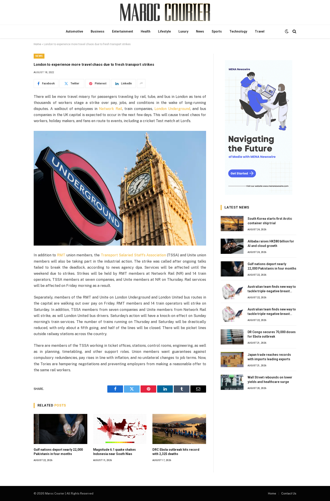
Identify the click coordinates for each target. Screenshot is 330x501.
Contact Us (288, 493)
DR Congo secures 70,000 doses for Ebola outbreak (272, 334)
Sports (217, 31)
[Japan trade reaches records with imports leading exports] (232, 359)
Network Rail (110, 109)
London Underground (172, 109)
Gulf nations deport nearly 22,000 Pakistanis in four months (58, 452)
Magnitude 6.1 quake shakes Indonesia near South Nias (114, 452)
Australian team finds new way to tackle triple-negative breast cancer (272, 289)
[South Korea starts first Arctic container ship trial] (232, 223)
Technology (238, 31)
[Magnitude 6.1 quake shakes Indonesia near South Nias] (120, 429)
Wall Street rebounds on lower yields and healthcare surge (270, 380)
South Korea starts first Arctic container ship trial (270, 221)
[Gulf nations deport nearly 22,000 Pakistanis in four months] (60, 429)
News (200, 31)
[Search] (294, 31)
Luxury (183, 31)
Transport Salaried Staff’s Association (133, 255)
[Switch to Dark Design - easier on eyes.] (287, 31)
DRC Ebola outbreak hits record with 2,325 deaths (175, 452)
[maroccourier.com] (165, 12)
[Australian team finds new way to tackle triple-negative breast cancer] (232, 291)
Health (145, 31)
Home (37, 44)
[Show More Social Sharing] (141, 83)
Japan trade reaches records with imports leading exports (269, 357)
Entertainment (122, 31)
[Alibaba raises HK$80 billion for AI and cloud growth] (232, 246)
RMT (61, 255)
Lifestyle (164, 31)
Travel (259, 31)
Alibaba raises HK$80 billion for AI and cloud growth (271, 244)
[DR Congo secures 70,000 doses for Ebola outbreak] (232, 337)
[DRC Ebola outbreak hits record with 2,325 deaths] (179, 429)
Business (97, 31)
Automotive (74, 31)
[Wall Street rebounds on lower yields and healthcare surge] (232, 382)
